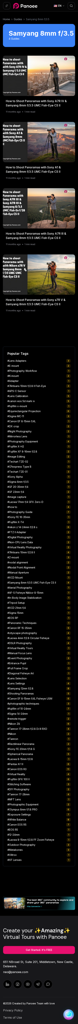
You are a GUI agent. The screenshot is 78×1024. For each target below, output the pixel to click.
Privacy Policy (13, 1010)
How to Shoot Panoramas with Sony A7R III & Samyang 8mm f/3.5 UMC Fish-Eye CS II (36, 236)
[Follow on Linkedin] (7, 984)
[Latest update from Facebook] (17, 984)
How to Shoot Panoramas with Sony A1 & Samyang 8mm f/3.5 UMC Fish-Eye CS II (33, 169)
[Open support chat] (68, 1015)
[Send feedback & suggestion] (48, 984)
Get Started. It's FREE (39, 949)
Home (6, 19)
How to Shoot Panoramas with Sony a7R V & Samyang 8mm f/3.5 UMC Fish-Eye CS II (35, 302)
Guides (18, 19)
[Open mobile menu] (6, 5)
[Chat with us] (38, 984)
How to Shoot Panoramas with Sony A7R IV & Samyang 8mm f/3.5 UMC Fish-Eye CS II (36, 103)
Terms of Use (12, 1017)
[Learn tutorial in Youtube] (27, 984)
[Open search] (71, 5)
